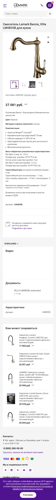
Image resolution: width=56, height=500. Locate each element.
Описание (10, 243)
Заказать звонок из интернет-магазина (23, 452)
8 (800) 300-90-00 (42, 5)
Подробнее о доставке (22, 228)
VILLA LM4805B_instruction (27, 290)
